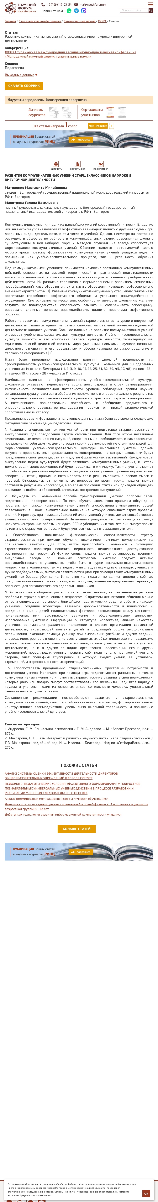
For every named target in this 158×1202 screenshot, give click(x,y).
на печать (56, 168)
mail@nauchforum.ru (93, 4)
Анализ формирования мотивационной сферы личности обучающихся (56, 798)
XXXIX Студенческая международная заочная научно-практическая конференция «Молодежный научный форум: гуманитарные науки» (70, 54)
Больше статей (77, 829)
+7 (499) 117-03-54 (59, 4)
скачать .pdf (77, 168)
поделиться (100, 168)
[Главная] (20, 8)
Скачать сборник (24, 85)
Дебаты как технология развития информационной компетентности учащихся (63, 814)
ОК (146, 1193)
